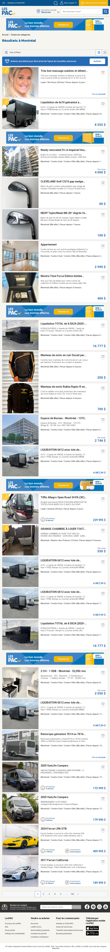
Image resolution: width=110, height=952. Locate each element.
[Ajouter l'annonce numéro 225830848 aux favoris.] (102, 215)
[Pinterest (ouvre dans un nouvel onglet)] (93, 909)
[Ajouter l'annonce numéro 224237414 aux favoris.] (102, 104)
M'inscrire (76, 907)
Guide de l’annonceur (64, 927)
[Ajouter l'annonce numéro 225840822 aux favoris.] (102, 183)
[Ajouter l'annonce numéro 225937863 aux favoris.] (102, 767)
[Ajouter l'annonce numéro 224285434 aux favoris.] (102, 704)
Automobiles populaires (40, 930)
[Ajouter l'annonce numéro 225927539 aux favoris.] (102, 799)
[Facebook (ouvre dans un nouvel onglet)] (87, 909)
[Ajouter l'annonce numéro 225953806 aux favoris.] (102, 246)
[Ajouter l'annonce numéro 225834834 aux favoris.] (102, 278)
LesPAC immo (36, 927)
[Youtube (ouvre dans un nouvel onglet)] (106, 909)
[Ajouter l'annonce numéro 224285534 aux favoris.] (102, 451)
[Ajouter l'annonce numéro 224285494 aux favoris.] (102, 562)
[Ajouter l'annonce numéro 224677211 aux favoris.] (102, 152)
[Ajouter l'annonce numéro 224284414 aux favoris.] (102, 325)
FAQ (6, 927)
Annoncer (34, 923)
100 (72, 894)
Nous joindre (10, 930)
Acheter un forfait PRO (64, 923)
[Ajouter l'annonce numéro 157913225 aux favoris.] (102, 73)
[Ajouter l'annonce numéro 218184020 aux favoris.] (102, 420)
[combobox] (82, 11)
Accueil (5, 35)
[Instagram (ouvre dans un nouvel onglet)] (99, 909)
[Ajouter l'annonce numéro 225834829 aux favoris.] (102, 357)
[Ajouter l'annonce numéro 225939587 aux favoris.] (102, 862)
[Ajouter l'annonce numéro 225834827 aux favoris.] (102, 388)
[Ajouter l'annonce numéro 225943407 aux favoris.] (102, 830)
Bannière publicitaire (64, 934)
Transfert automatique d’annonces (69, 930)
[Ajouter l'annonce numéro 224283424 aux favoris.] (102, 625)
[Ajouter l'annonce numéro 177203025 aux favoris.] (102, 736)
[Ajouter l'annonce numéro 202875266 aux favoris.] (102, 673)
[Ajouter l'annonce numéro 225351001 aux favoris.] (102, 499)
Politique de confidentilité (15, 934)
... (66, 894)
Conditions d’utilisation (40, 937)
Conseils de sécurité (38, 934)
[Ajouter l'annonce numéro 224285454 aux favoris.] (102, 594)
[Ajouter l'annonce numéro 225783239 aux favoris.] (102, 531)
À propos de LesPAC (13, 923)
